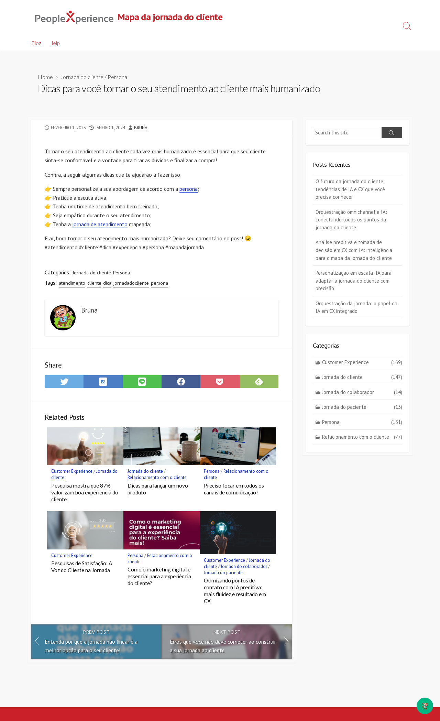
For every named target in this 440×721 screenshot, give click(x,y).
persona (188, 188)
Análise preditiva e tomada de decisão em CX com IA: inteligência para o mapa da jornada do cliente (354, 250)
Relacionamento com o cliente (157, 477)
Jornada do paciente (223, 573)
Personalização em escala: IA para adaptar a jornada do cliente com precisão (354, 281)
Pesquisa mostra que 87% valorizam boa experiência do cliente (84, 492)
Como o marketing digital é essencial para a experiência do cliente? (159, 576)
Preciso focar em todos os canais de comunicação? (234, 488)
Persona (117, 77)
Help (54, 43)
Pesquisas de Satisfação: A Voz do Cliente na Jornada (81, 566)
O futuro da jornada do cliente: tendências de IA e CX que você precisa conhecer (350, 189)
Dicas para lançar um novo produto (158, 488)
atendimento (72, 283)
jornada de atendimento (100, 224)
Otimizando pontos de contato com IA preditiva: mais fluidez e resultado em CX (235, 590)
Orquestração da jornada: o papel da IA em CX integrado (356, 307)
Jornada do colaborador (244, 566)
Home (45, 77)
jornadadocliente (131, 283)
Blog (36, 43)
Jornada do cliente (81, 77)
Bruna (140, 128)
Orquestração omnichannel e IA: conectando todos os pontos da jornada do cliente (351, 220)
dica (107, 283)
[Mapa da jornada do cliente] (73, 17)
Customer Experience (71, 471)
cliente (94, 283)
